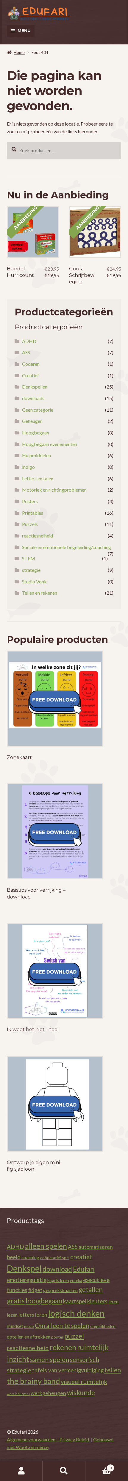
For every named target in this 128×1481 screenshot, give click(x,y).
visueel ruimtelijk (84, 1381)
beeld (14, 1257)
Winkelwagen (98, 1466)
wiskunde (81, 1393)
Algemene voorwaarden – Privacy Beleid (48, 1439)
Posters (30, 501)
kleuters (97, 1301)
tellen (112, 1370)
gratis (16, 1301)
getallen (91, 1290)
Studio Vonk (34, 581)
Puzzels (30, 524)
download (57, 1269)
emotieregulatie (26, 1279)
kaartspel (74, 1301)
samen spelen (49, 1359)
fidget (35, 1290)
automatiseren (96, 1247)
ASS (26, 352)
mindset (15, 1326)
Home (19, 52)
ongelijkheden (102, 1326)
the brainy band (33, 1381)
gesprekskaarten (60, 1290)
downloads (33, 398)
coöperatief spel (54, 1257)
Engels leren (58, 1280)
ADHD (29, 341)
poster (57, 1336)
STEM (28, 558)
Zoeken (64, 1471)
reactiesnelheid (37, 535)
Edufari (84, 1269)
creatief (81, 1256)
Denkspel (24, 1268)
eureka (76, 1280)
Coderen (31, 364)
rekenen (63, 1347)
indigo (28, 467)
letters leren (32, 1315)
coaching (30, 1257)
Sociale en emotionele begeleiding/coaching (66, 547)
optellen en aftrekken (28, 1336)
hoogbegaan (44, 1301)
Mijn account (21, 1471)
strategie (31, 570)
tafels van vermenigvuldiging (68, 1370)
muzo (29, 1326)
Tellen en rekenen (39, 593)
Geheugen (32, 421)
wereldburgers (18, 1394)
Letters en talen (37, 478)
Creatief (30, 375)
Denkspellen (34, 386)
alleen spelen (46, 1245)
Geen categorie (37, 410)
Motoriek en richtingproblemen (54, 489)
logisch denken (76, 1313)
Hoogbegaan (35, 432)
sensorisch (84, 1359)
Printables (32, 513)
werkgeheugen (48, 1393)
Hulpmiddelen (36, 455)
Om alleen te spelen (62, 1325)
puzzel (74, 1336)
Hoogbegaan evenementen (49, 444)
